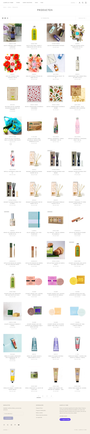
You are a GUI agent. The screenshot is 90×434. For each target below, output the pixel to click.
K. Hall (77, 354)
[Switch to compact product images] (7, 18)
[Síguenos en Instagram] (11, 425)
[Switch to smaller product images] (5, 18)
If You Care (34, 136)
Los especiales (39, 417)
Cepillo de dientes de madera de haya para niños (34, 263)
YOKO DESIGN (56, 136)
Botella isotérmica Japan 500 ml (12, 172)
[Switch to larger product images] (2, 18)
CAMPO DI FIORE (12, 136)
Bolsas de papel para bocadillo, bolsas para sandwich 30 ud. (34, 140)
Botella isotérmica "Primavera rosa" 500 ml (77, 139)
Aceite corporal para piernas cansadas (12, 46)
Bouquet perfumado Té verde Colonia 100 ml (77, 202)
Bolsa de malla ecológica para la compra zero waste (12, 139)
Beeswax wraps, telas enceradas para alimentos (77, 107)
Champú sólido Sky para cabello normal (77, 324)
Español (73, 2)
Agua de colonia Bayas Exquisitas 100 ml (77, 46)
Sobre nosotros (27, 2)
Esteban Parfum (56, 43)
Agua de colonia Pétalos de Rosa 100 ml (34, 77)
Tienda (18, 2)
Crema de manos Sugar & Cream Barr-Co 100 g (34, 356)
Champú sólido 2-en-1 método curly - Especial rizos (34, 294)
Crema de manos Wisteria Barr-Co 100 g (55, 356)
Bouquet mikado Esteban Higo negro (56, 172)
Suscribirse (8, 418)
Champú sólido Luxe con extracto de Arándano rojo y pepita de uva (34, 325)
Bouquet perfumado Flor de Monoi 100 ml (34, 202)
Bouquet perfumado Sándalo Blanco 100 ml (55, 202)
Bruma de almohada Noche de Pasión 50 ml (12, 233)
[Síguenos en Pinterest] (15, 425)
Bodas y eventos (39, 412)
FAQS (42, 2)
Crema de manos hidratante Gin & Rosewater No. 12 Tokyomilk (12, 357)
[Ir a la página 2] (51, 396)
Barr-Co (34, 354)
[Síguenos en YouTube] (18, 425)
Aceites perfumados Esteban (55, 45)
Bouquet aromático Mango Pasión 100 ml (34, 172)
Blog (36, 2)
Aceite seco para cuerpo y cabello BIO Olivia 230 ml (34, 46)
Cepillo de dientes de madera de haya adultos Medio (12, 263)
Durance (77, 43)
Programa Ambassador (41, 410)
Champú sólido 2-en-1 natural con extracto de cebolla (55, 294)
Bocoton (12, 104)
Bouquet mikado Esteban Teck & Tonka (12, 202)
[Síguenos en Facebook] (4, 425)
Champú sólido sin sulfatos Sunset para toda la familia (56, 324)
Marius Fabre (34, 43)
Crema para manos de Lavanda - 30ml (77, 388)
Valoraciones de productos (41, 415)
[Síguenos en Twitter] (7, 425)
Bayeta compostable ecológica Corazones (34, 107)
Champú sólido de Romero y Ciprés (12, 324)
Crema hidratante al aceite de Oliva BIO (34, 388)
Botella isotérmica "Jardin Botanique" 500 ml (56, 139)
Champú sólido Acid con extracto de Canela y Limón (77, 294)
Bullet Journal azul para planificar (34, 233)
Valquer (34, 291)
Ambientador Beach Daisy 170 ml (55, 77)
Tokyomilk (12, 354)
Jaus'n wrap (77, 104)
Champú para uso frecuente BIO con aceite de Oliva (12, 294)
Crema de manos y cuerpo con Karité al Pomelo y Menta (77, 356)
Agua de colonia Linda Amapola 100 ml (12, 77)
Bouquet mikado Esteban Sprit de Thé (77, 172)
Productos (15, 7)
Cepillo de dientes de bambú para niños (77, 233)
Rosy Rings (55, 74)
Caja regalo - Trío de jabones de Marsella (56, 233)
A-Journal (34, 230)
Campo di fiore (12, 43)
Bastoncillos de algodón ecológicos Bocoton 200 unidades (12, 108)
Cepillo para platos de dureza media (56, 263)
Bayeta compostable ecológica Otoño (56, 107)
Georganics (77, 230)
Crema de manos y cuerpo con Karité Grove (12, 388)
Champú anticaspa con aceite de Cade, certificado (77, 263)
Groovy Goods (34, 104)
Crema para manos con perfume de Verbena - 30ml (56, 388)
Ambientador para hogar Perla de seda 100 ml (77, 77)
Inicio (4, 7)
